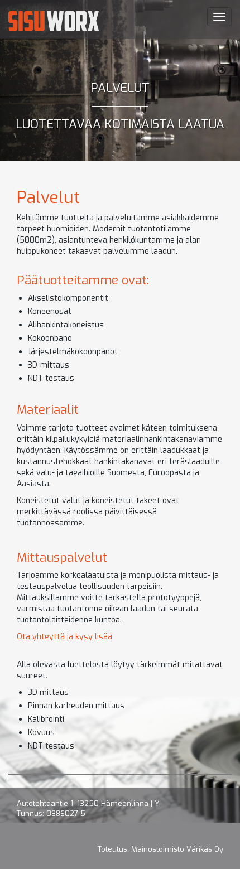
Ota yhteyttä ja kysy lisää (64, 636)
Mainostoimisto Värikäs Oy (177, 849)
